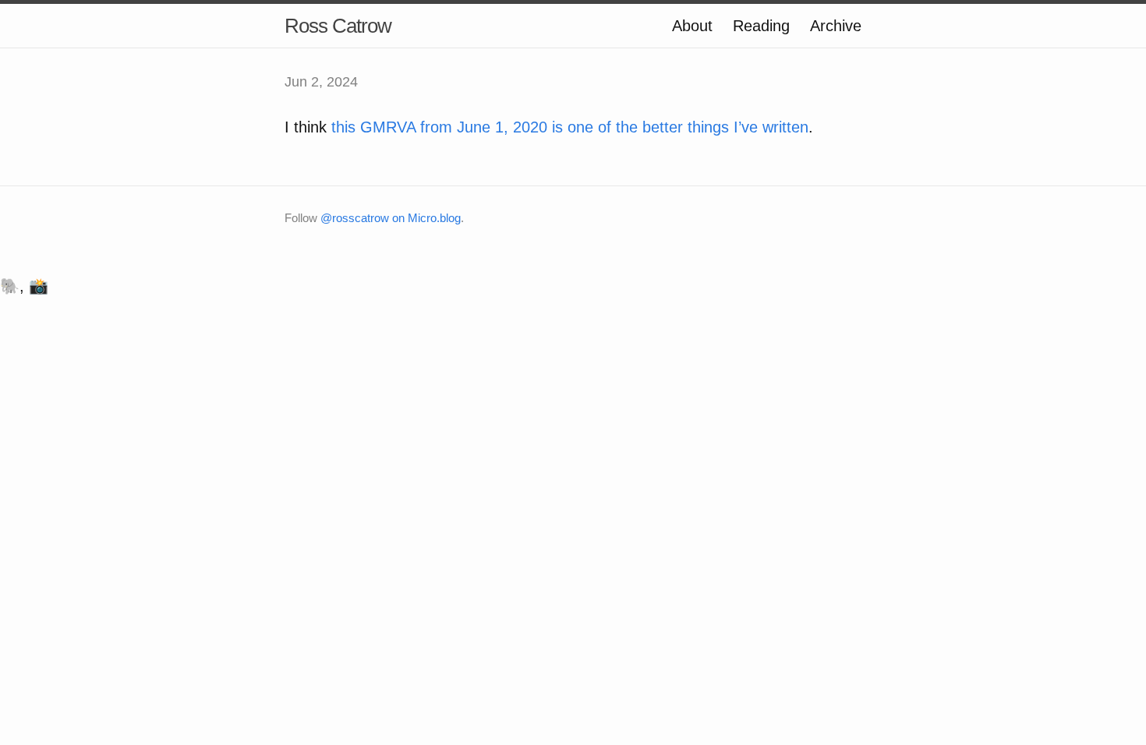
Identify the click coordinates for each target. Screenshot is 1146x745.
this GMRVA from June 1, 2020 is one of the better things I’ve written (569, 127)
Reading (761, 25)
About (692, 25)
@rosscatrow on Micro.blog (390, 217)
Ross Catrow (338, 25)
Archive (835, 25)
